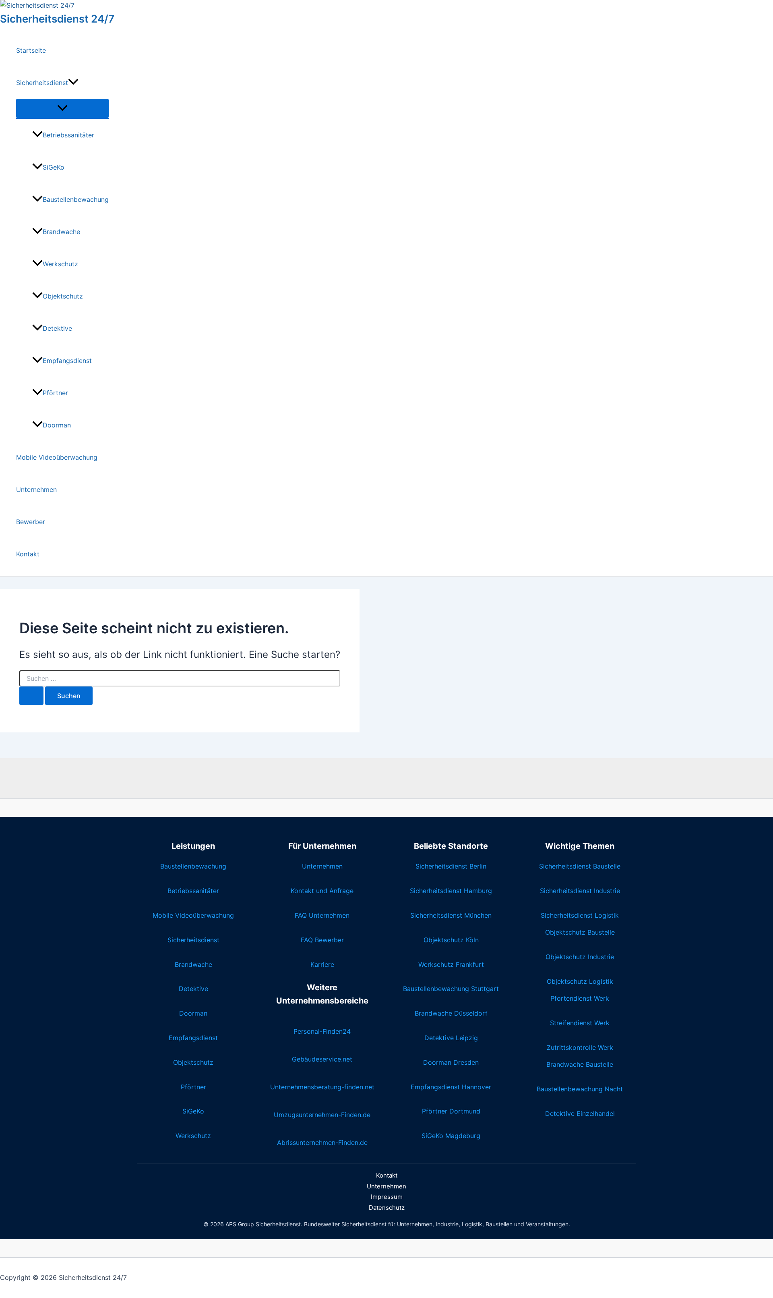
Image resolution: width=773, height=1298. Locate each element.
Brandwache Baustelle (579, 1064)
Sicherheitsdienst (42, 83)
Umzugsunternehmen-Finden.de (322, 1115)
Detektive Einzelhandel (580, 1113)
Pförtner (55, 393)
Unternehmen (36, 489)
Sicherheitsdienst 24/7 (57, 18)
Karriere (322, 964)
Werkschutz (60, 264)
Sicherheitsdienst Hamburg (451, 891)
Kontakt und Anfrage (322, 891)
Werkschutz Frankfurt (451, 964)
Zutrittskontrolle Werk (580, 1047)
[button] (73, 82)
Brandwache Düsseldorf (451, 1013)
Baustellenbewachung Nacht (580, 1089)
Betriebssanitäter (68, 135)
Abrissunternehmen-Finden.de (322, 1142)
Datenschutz (387, 1207)
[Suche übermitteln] (31, 695)
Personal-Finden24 (322, 1031)
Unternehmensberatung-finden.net (322, 1087)
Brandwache (61, 232)
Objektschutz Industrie (580, 957)
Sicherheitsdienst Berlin (450, 866)
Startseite (31, 50)
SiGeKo (53, 167)
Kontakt (27, 554)
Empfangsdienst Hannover (451, 1087)
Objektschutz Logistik (580, 981)
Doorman (57, 425)
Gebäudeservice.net (322, 1059)
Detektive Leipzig (451, 1038)
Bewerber (30, 522)
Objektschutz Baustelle (580, 932)
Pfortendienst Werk (579, 998)
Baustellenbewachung (76, 199)
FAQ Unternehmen (322, 915)
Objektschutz (63, 296)
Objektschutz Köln (451, 940)
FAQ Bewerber (322, 940)
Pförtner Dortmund (451, 1111)
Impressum (387, 1197)
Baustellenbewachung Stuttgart (451, 989)
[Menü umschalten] (62, 108)
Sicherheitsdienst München (451, 915)
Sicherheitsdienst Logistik (580, 915)
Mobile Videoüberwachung (56, 457)
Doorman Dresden (451, 1062)
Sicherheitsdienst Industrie (580, 891)
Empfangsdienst (67, 361)
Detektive (57, 328)
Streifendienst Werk (580, 1023)
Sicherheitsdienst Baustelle (579, 866)
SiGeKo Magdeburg (451, 1136)
